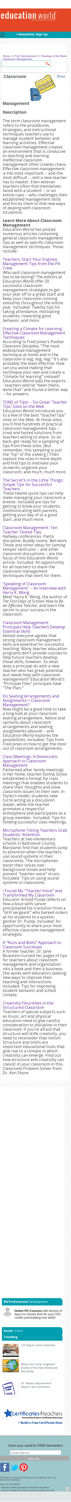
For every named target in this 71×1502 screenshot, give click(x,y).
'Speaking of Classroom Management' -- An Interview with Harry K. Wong (34, 588)
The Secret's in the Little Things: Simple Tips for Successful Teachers (33, 484)
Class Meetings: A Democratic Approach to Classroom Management (30, 761)
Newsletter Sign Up (33, 34)
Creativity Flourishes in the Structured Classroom (28, 1005)
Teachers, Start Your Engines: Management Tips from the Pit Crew (31, 264)
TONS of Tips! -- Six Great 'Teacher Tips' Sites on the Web (35, 404)
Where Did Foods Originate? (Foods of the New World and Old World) (39, 1367)
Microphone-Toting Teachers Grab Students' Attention (35, 832)
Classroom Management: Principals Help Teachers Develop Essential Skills (34, 627)
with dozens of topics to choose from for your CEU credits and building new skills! (38, 1314)
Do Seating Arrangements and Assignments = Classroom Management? (31, 700)
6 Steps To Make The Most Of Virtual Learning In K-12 (27, 1490)
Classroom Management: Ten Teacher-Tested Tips (30, 530)
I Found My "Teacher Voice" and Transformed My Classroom (32, 893)
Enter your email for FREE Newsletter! (36, 1445)
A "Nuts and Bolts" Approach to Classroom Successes (32, 945)
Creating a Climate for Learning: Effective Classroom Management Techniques (34, 333)
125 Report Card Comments (38, 1345)
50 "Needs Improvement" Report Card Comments (36, 1385)
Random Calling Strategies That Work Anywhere (25, 1487)
